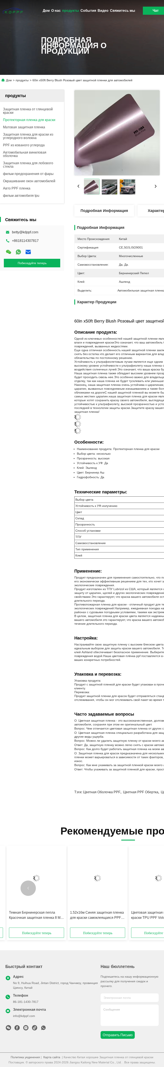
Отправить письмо (118, 1035)
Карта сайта (51, 1057)
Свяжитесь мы (122, 10)
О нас (56, 10)
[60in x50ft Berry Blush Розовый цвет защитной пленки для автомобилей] (117, 132)
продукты (70, 10)
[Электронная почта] (28, 252)
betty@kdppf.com (25, 232)
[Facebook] (17, 1029)
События (88, 10)
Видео (103, 10)
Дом (46, 10)
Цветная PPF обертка (140, 792)
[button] (28, 888)
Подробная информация (104, 211)
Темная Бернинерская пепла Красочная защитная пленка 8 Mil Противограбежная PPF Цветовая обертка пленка (36, 915)
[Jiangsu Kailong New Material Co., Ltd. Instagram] (26, 1029)
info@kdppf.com (24, 1016)
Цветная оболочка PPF (101, 792)
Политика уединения (25, 1057)
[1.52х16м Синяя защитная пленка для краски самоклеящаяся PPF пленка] (97, 878)
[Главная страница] (13, 10)
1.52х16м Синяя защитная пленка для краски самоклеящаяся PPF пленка (97, 915)
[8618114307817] (43, 1029)
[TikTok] (35, 1029)
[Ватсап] (18, 252)
